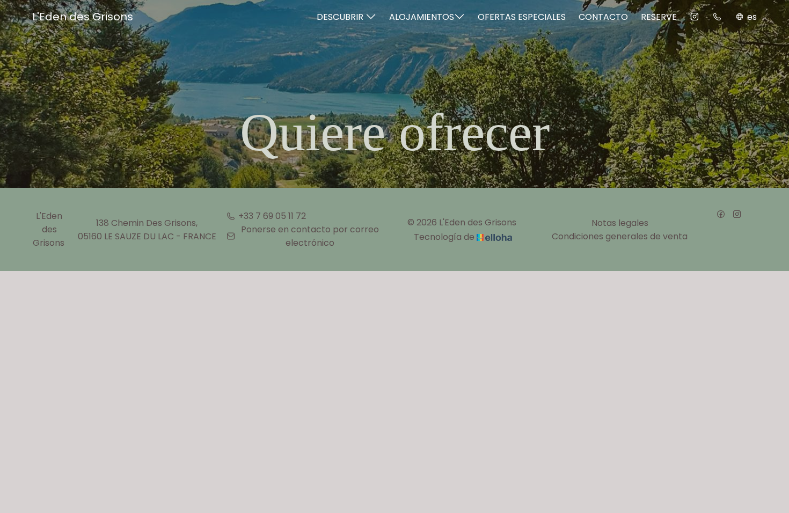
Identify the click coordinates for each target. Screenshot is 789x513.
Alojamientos (421, 17)
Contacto (603, 17)
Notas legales (619, 223)
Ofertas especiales (522, 17)
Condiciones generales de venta (620, 236)
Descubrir (341, 17)
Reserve (659, 17)
